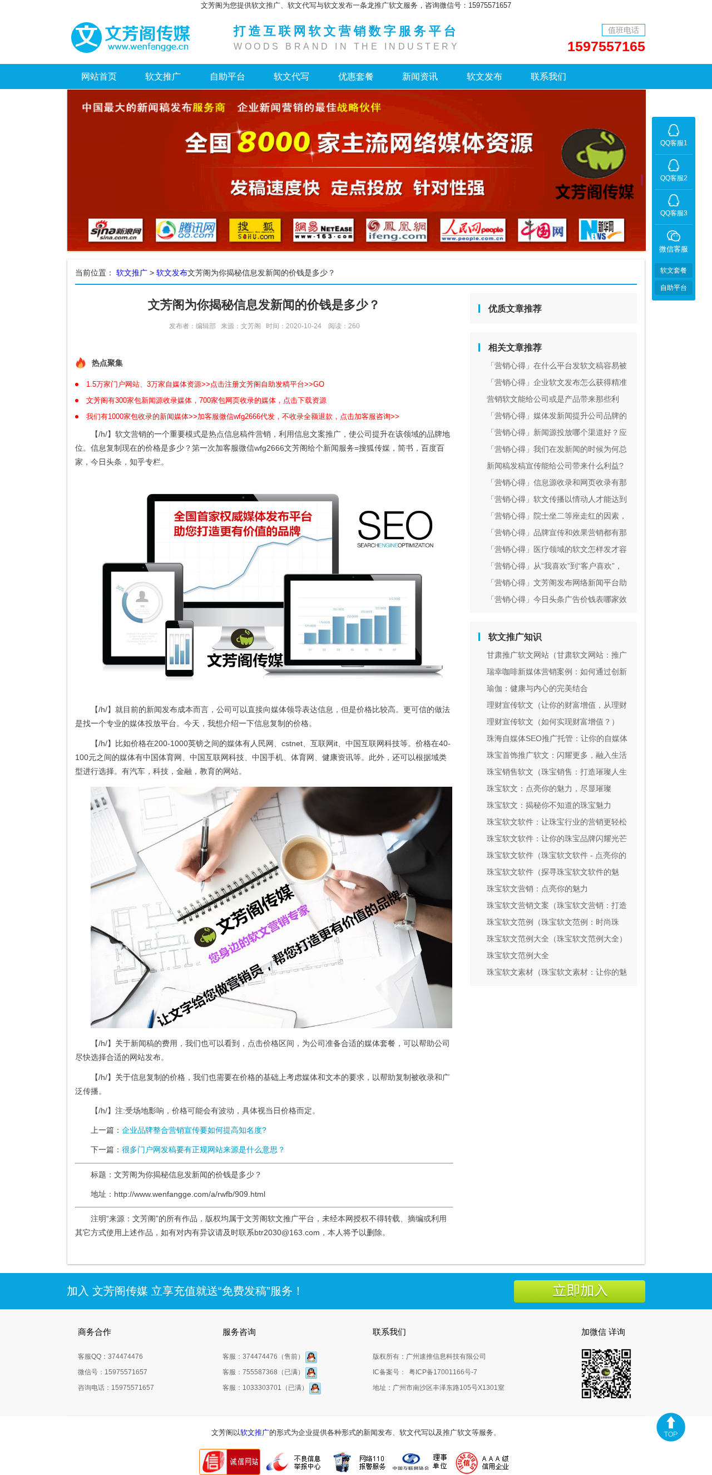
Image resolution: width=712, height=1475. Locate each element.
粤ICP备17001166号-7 (443, 1372)
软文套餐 (673, 270)
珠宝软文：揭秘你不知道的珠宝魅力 (549, 805)
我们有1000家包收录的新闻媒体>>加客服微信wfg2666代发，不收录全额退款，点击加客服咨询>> (242, 416)
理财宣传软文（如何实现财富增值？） (553, 721)
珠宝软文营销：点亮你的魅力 (537, 888)
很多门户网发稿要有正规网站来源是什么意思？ (203, 1149)
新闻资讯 (420, 76)
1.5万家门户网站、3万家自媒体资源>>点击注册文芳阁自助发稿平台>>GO (205, 384)
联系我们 (548, 76)
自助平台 (227, 76)
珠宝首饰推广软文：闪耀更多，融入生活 (557, 755)
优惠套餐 (356, 76)
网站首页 (99, 76)
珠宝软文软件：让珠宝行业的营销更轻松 (557, 821)
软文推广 (163, 76)
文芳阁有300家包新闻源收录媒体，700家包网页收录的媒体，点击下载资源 (206, 400)
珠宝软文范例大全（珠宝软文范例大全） (557, 938)
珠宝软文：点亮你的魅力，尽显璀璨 (549, 788)
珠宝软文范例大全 (518, 955)
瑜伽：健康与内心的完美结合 (537, 688)
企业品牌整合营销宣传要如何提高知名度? (194, 1130)
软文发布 (484, 76)
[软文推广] (133, 36)
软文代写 (291, 76)
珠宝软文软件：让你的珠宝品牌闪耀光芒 (557, 838)
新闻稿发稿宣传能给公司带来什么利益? (555, 465)
